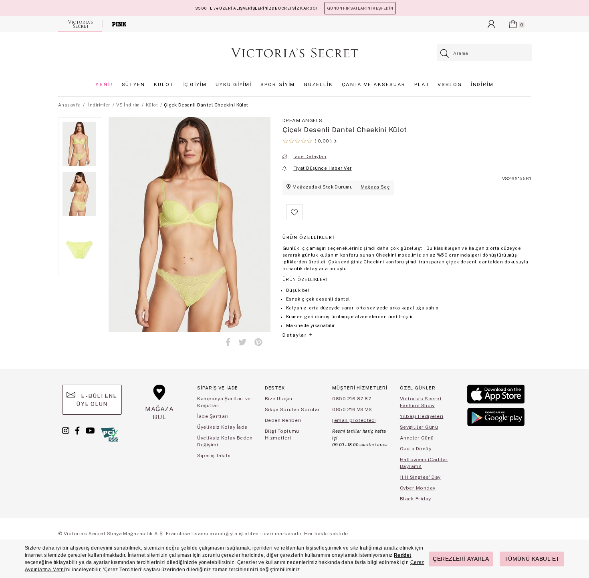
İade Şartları (212, 416)
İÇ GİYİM (194, 84)
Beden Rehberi (283, 420)
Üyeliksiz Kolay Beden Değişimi (224, 441)
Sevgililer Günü (419, 427)
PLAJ (421, 84)
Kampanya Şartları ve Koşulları (224, 402)
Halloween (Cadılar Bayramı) (424, 463)
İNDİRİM (482, 84)
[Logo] (294, 53)
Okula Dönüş (415, 449)
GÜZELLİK (318, 84)
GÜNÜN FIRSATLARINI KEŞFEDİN (360, 8)
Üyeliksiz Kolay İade (222, 427)
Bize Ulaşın (278, 398)
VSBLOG (450, 84)
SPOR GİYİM (277, 84)
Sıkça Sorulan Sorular (292, 409)
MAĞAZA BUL (159, 413)
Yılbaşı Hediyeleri (422, 416)
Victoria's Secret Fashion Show (421, 402)
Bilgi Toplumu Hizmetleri (282, 434)
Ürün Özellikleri (308, 237)
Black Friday (415, 499)
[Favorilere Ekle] (294, 219)
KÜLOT (163, 84)
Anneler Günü (417, 438)
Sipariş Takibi (214, 455)
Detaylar (295, 335)
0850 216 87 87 (351, 398)
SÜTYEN (133, 84)
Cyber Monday (418, 488)
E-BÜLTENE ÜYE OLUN (96, 400)
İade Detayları (309, 156)
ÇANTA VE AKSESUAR (374, 84)
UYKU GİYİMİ (234, 84)
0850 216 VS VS (352, 409)
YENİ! (104, 84)
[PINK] (119, 24)
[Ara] (445, 53)
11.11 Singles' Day (420, 477)
